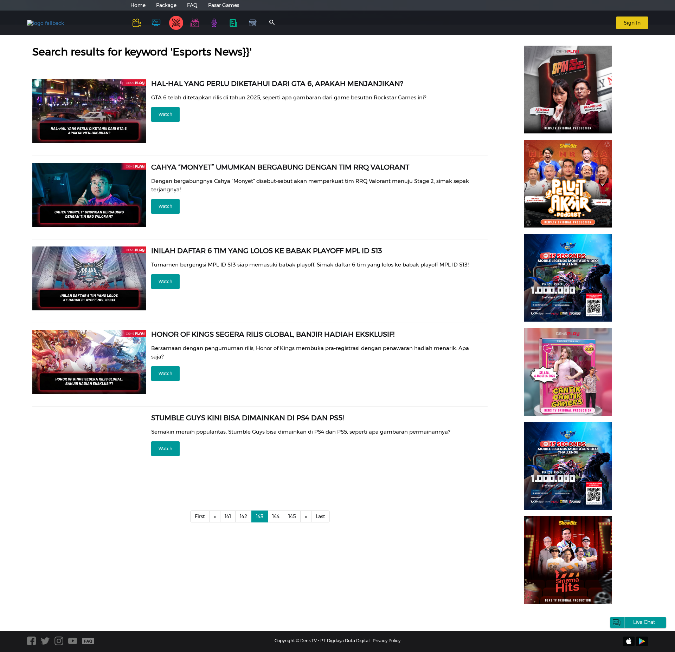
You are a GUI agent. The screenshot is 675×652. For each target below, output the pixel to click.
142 (243, 516)
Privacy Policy (386, 640)
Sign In (632, 23)
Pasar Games (223, 5)
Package (166, 5)
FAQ (192, 5)
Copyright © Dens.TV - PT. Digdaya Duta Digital (322, 640)
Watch (165, 114)
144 (275, 516)
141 (228, 516)
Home (138, 5)
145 (292, 516)
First (200, 516)
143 (259, 516)
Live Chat (644, 622)
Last (320, 516)
